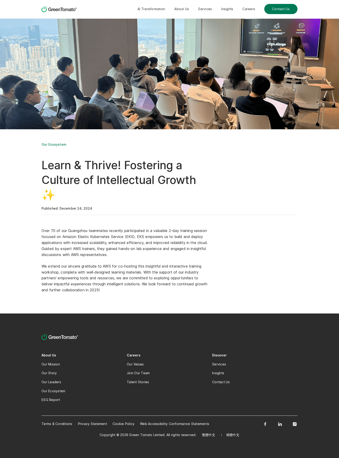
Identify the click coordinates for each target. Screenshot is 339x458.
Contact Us (281, 9)
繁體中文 (208, 435)
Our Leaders (51, 382)
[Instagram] (294, 424)
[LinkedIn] (280, 424)
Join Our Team (138, 373)
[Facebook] (265, 424)
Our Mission (51, 364)
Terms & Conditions (57, 424)
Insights (227, 9)
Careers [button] (248, 9)
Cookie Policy (123, 424)
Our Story (49, 373)
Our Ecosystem (54, 144)
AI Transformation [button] (151, 9)
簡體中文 (232, 435)
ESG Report (51, 400)
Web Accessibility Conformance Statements (174, 424)
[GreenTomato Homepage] (60, 9)
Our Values (135, 364)
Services (205, 9)
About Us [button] (181, 9)
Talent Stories (138, 382)
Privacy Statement (92, 424)
